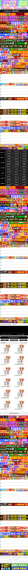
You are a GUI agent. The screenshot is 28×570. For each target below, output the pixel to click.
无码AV (2, 173)
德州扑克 (24, 166)
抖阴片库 (3, 178)
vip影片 (5, 340)
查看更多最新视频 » (14, 413)
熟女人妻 (17, 176)
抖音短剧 (9, 171)
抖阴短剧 (17, 184)
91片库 (9, 174)
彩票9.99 (9, 169)
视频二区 (3, 157)
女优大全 (17, 174)
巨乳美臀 (24, 156)
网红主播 (17, 151)
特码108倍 (14, 340)
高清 (18, 334)
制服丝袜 (17, 158)
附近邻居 (9, 161)
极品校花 (9, 184)
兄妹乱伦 (17, 182)
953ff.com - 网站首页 (11, 11)
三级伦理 (9, 156)
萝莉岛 (24, 174)
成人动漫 (24, 153)
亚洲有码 (9, 153)
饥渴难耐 (17, 161)
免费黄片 (24, 176)
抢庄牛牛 (17, 166)
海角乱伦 (17, 179)
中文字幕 (17, 156)
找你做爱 (24, 161)
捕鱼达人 (9, 166)
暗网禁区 (9, 179)
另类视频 (24, 158)
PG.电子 (23, 340)
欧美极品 (17, 153)
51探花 (24, 171)
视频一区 (3, 152)
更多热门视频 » (23, 343)
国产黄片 (9, 176)
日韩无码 (24, 184)
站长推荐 (3, 162)
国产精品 (9, 151)
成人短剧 (24, 182)
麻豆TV (16, 171)
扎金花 (16, 169)
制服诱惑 (24, 179)
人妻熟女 (9, 158)
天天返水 (24, 169)
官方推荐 (3, 167)
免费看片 (3, 183)
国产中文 (9, 182)
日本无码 (24, 151)
